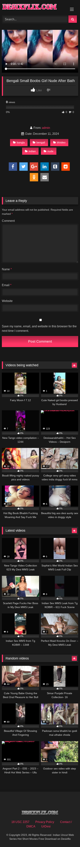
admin (46, 127)
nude (50, 151)
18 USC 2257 (20, 822)
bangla (21, 142)
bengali (40, 142)
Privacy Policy (44, 822)
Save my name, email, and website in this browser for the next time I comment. (39, 328)
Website (7, 301)
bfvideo (61, 142)
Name (7, 269)
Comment (8, 220)
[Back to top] (68, 836)
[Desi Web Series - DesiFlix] (33, 7)
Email (6, 285)
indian (32, 151)
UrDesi (46, 826)
